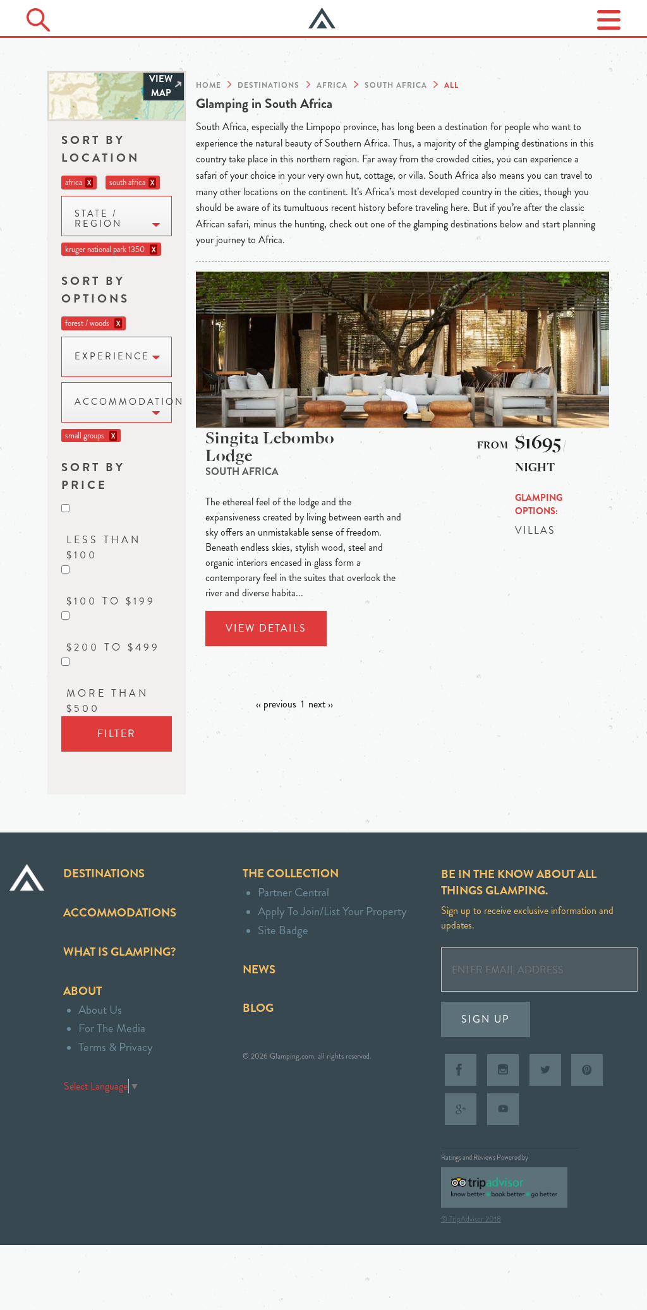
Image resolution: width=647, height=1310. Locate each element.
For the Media (111, 1028)
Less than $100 (103, 547)
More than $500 (107, 701)
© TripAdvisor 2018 (471, 1219)
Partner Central (293, 892)
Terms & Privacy (115, 1046)
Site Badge (283, 930)
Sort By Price (93, 476)
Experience (112, 356)
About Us (100, 1009)
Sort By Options (95, 289)
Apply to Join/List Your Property (332, 911)
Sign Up (485, 1019)
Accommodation (123, 402)
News (259, 969)
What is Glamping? (119, 951)
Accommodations (119, 912)
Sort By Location (100, 148)
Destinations (104, 873)
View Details (266, 628)
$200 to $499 (113, 647)
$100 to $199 (110, 601)
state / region (98, 219)
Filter (116, 733)
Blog (258, 1007)
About (82, 990)
